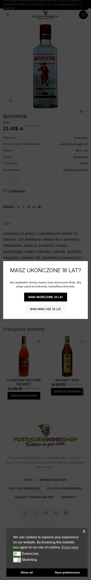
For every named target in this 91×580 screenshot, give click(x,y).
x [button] (84, 531)
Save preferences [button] (67, 572)
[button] (17, 553)
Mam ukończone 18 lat (45, 297)
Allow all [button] (27, 572)
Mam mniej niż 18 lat (45, 309)
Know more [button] (70, 547)
